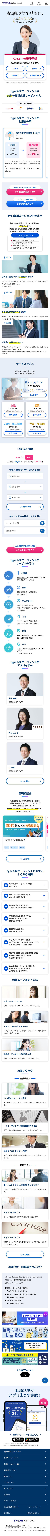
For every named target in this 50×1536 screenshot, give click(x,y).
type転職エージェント (13, 1526)
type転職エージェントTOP (12, 1452)
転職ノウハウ (8, 1476)
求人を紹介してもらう (25, 549)
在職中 (15, 69)
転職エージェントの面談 (11, 1464)
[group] (23, 833)
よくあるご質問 (9, 1482)
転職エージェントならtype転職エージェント (12, 3)
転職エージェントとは (11, 1458)
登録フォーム (22, 577)
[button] (5, 833)
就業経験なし (35, 75)
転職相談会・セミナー (11, 1470)
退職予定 (15, 75)
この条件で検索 (25, 507)
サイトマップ (8, 1488)
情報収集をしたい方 (25, 203)
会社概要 (7, 1495)
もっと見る (25, 781)
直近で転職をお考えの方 (25, 191)
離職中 (34, 69)
